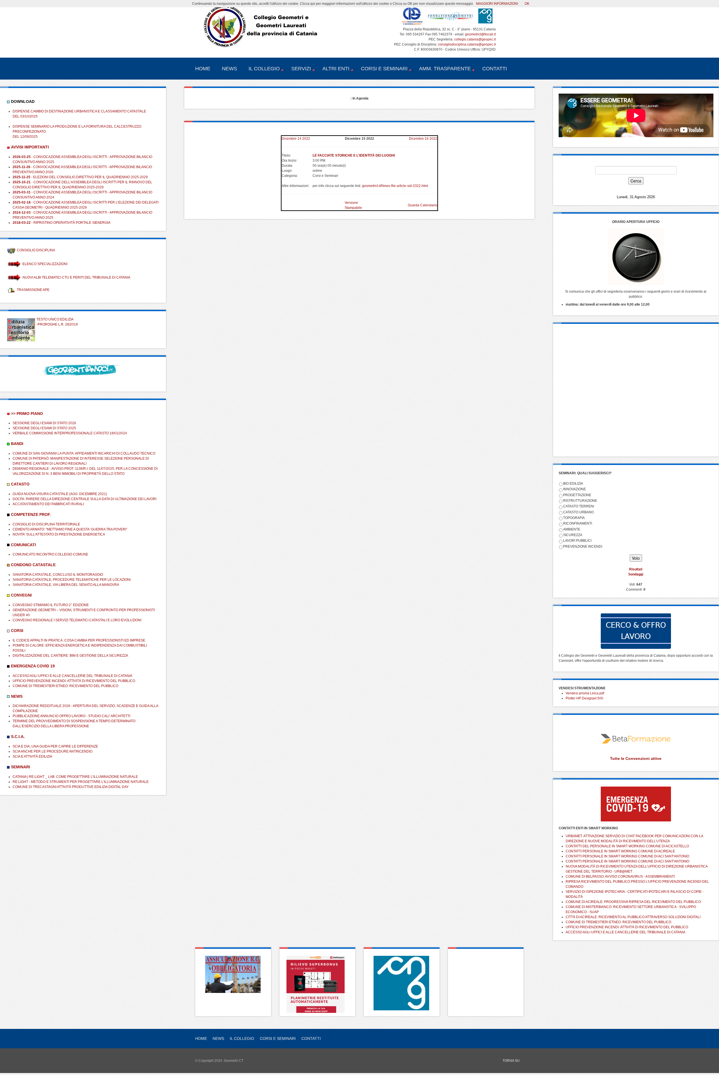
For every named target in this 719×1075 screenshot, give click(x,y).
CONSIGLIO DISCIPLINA (36, 250)
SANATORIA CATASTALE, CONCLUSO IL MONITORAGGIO (58, 575)
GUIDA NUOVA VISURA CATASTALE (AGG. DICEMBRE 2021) (60, 494)
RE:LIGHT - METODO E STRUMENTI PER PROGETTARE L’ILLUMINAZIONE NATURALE (81, 782)
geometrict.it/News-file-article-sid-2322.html (395, 186)
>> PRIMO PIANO (27, 413)
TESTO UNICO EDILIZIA (55, 319)
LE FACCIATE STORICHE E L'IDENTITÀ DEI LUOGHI (354, 155)
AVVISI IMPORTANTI (30, 147)
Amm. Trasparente (445, 68)
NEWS (16, 696)
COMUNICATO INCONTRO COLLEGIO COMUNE (50, 554)
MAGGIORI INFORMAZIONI (497, 4)
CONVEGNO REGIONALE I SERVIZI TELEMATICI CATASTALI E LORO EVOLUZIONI (77, 620)
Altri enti (335, 68)
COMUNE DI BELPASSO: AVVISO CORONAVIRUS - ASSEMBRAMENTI (620, 876)
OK (527, 4)
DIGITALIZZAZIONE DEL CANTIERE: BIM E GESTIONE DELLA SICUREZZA (70, 656)
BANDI (17, 443)
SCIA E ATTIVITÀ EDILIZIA (32, 756)
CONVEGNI (21, 595)
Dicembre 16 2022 (423, 139)
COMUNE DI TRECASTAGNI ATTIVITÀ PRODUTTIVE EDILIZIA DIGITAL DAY (71, 787)
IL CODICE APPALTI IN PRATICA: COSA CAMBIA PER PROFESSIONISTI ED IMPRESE (79, 640)
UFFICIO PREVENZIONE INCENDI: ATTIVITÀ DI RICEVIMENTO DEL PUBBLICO (74, 681)
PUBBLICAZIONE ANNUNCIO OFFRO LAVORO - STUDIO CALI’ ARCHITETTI (71, 716)
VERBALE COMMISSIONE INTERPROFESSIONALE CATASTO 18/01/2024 (70, 433)
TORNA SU (511, 1061)
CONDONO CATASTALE (33, 565)
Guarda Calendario (422, 205)
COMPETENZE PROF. (31, 514)
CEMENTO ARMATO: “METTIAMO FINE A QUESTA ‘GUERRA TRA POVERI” (70, 529)
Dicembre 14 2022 (296, 139)
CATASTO (20, 484)
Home (202, 68)
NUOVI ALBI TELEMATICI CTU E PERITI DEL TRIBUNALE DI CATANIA (76, 277)
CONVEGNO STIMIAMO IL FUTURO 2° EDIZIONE (51, 605)
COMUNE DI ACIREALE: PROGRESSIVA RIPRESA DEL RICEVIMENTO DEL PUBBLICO (633, 902)
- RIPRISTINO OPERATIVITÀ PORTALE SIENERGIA (61, 223)
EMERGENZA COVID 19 (33, 666)
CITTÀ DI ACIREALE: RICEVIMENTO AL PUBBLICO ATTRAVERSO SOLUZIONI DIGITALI (633, 917)
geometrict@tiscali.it (480, 34)
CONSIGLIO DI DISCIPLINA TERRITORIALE (46, 524)
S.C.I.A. (18, 736)
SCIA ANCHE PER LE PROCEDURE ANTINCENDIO (52, 751)
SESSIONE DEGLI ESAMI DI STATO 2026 (44, 423)
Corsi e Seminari (384, 68)
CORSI (17, 630)
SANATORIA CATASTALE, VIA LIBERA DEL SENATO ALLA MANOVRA (66, 585)
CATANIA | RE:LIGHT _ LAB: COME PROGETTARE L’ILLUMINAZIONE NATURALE (75, 777)
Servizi (301, 68)
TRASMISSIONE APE (33, 290)
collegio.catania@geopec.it (475, 39)
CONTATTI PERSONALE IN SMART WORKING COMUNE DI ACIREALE (620, 851)
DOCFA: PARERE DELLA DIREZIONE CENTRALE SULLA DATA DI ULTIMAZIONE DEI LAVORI (84, 499)
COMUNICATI (23, 545)
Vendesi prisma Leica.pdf (585, 693)
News (229, 68)
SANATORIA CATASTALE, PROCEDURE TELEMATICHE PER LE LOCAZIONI (72, 580)
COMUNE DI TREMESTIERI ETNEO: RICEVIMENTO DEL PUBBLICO (65, 686)
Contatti (494, 68)
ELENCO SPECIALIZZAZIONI (44, 264)
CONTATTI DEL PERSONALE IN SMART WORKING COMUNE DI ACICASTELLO (627, 846)
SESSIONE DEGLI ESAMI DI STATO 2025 (44, 428)
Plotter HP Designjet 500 (584, 698)
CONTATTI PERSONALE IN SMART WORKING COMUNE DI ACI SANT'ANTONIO (627, 856)
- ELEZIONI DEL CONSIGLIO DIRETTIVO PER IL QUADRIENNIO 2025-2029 (80, 177)
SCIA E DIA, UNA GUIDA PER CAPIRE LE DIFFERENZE (55, 746)
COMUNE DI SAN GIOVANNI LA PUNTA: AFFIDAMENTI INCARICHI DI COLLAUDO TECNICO (84, 453)
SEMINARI (20, 767)
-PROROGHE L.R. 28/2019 (57, 324)
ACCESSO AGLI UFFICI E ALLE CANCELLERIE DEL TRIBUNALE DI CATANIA (72, 676)
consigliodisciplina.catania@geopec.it (467, 44)
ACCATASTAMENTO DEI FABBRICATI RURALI (48, 504)
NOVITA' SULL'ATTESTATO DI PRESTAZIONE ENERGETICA (59, 534)
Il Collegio (264, 68)
